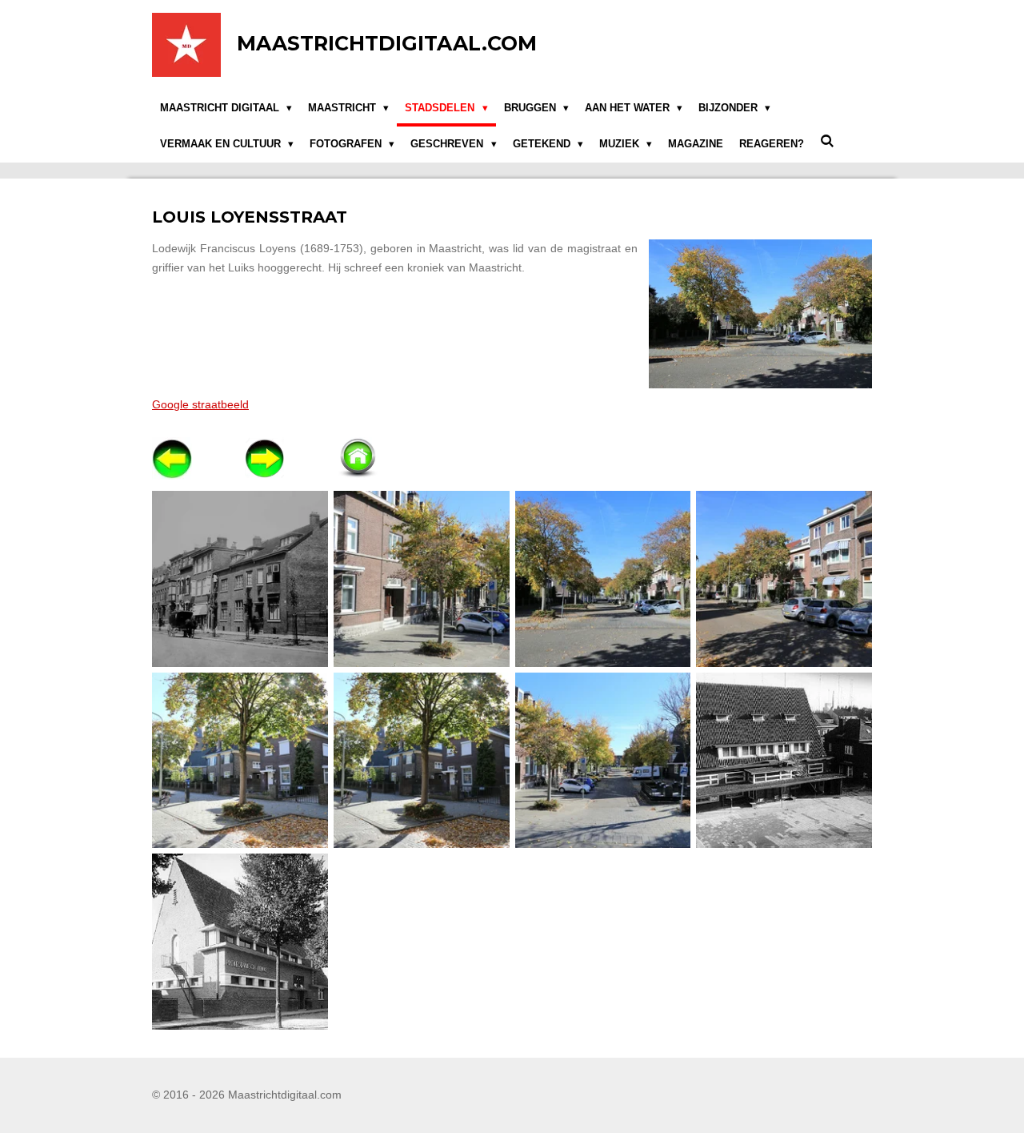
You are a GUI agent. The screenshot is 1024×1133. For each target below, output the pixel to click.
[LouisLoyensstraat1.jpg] (421, 578)
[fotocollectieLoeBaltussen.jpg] (240, 578)
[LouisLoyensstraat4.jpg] (240, 760)
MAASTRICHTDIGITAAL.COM (387, 43)
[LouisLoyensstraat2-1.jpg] (603, 578)
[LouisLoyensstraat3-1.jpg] (784, 578)
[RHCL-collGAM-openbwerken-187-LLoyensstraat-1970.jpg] (784, 760)
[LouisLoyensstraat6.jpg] (603, 760)
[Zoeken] (827, 142)
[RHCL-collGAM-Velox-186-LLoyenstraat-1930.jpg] (240, 942)
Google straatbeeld (200, 404)
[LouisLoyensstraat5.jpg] (421, 760)
